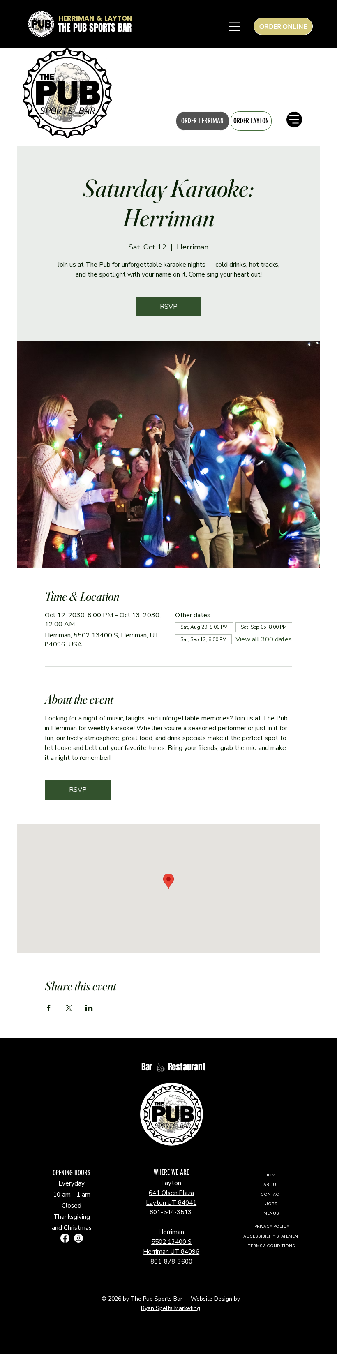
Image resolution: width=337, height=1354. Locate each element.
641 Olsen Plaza (171, 1193)
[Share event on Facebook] (49, 1008)
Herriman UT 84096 (171, 1252)
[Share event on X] (69, 1008)
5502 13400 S (171, 1242)
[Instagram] (78, 1238)
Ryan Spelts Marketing (170, 1308)
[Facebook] (64, 1238)
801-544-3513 (171, 1212)
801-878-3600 (171, 1261)
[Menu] (16, 93)
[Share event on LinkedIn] (89, 1008)
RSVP (169, 306)
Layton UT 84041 (171, 1203)
